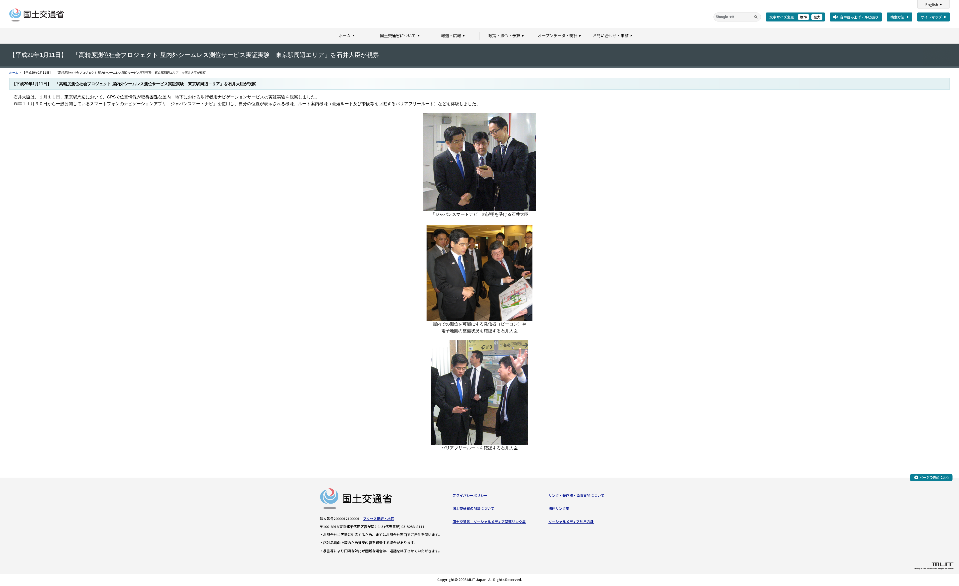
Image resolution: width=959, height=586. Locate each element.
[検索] (756, 17)
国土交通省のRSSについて (473, 508)
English (931, 4)
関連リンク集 (558, 508)
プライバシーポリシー (470, 495)
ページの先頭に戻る (934, 477)
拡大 (816, 16)
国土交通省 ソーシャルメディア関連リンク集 (489, 521)
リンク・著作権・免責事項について (576, 495)
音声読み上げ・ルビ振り (859, 16)
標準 (803, 16)
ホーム (13, 72)
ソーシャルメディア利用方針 (571, 521)
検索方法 (897, 16)
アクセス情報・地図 (378, 518)
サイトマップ (931, 16)
